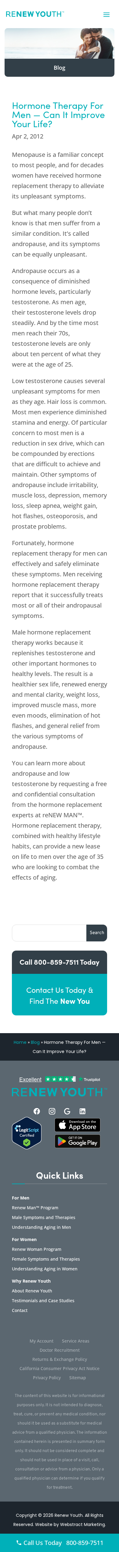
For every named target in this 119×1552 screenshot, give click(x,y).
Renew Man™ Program (35, 1208)
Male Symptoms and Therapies (43, 1217)
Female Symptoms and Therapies (46, 1259)
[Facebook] (36, 1111)
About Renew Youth (32, 1291)
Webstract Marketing (82, 1524)
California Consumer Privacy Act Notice (59, 1368)
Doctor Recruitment (60, 1350)
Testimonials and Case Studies (43, 1301)
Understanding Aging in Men (41, 1227)
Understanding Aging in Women (45, 1269)
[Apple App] (77, 1130)
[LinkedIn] (82, 1111)
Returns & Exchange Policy (59, 1359)
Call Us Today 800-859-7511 (62, 1543)
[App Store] (77, 1146)
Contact (19, 1310)
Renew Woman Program (36, 1249)
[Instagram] (52, 1111)
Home (20, 1042)
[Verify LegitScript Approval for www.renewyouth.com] (26, 1147)
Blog (35, 1042)
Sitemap (77, 1378)
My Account (41, 1341)
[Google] (67, 1111)
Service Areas (75, 1341)
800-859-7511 (56, 961)
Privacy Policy (47, 1378)
